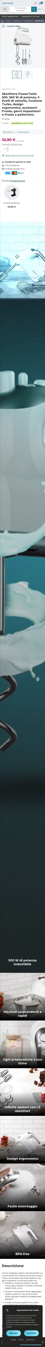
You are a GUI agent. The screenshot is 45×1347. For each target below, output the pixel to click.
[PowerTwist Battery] (11, 192)
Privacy (21, 1340)
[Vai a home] (2, 21)
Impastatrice (17, 180)
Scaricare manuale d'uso (12, 144)
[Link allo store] (8, 3)
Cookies (13, 1340)
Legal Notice (30, 1340)
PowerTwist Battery (11, 203)
